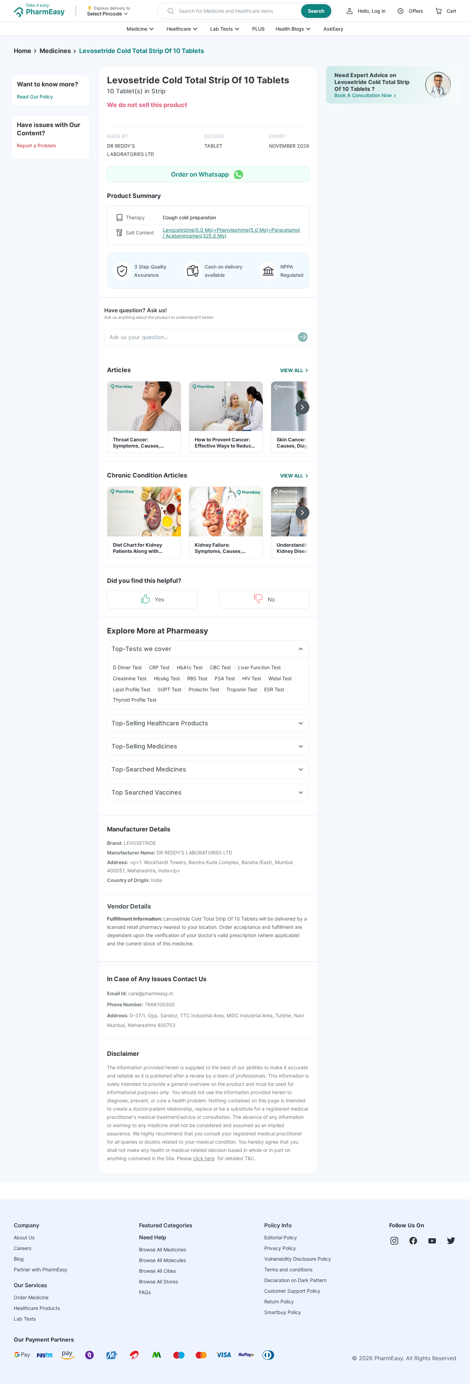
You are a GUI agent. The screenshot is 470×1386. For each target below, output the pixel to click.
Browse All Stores (158, 1281)
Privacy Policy (280, 1248)
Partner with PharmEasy (40, 1269)
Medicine (137, 29)
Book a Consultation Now (363, 95)
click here (204, 1158)
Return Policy (279, 1301)
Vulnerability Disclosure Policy (297, 1259)
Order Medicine (31, 1297)
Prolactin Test (204, 689)
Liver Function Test (259, 667)
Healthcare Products (37, 1308)
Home (22, 50)
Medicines (55, 50)
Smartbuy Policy (282, 1312)
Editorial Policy (280, 1237)
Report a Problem (36, 145)
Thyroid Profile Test (135, 700)
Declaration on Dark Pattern (295, 1280)
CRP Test (159, 667)
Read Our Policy (35, 96)
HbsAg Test (167, 678)
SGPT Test (169, 689)
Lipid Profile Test (131, 689)
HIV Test (251, 678)
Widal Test (280, 678)
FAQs (145, 1292)
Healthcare (179, 29)
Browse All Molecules (162, 1260)
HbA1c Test (190, 667)
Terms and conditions (288, 1269)
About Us (24, 1237)
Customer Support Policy (292, 1291)
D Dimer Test (127, 667)
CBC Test (220, 667)
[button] (245, 11)
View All (291, 370)
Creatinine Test (130, 678)
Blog (19, 1259)
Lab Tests (221, 29)
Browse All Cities (157, 1271)
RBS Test (197, 678)
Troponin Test (241, 689)
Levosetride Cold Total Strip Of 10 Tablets (141, 50)
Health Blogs (290, 29)
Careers (22, 1248)
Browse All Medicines (162, 1249)
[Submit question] (303, 337)
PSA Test (225, 678)
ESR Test (274, 689)
